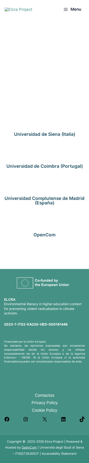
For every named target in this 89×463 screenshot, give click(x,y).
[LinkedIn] (63, 420)
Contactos (44, 395)
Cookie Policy (44, 410)
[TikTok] (82, 420)
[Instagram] (25, 420)
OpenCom (29, 447)
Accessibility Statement (59, 453)
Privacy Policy (45, 402)
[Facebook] (7, 420)
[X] (44, 420)
